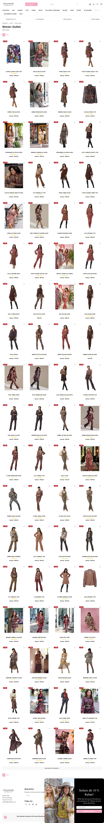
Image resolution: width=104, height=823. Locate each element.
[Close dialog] (46, 780)
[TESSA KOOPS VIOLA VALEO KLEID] (39, 54)
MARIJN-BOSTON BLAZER (90, 556)
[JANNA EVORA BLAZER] (90, 337)
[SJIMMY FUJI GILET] (90, 620)
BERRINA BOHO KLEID (39, 758)
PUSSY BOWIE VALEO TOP (90, 71)
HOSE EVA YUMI (65, 637)
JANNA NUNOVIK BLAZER (39, 112)
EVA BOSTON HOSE (65, 556)
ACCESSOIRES (88, 10)
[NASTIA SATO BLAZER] (90, 499)
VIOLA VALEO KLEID (39, 71)
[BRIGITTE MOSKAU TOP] (90, 701)
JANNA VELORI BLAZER (65, 354)
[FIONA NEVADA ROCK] (64, 660)
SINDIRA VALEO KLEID (64, 112)
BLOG (21, 14)
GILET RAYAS (14, 354)
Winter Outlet (18, 23)
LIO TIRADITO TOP (13, 597)
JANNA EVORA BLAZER (90, 354)
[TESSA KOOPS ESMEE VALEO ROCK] (13, 95)
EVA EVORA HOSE (90, 314)
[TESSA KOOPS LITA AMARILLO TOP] (39, 176)
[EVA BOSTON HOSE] (64, 539)
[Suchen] (77, 4)
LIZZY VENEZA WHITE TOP (90, 152)
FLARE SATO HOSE (64, 516)
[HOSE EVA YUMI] (64, 620)
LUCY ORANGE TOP (39, 556)
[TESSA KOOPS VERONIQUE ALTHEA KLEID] (64, 135)
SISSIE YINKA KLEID (65, 192)
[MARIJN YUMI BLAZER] (39, 620)
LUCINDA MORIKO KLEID (64, 597)
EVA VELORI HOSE (64, 314)
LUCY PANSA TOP (39, 475)
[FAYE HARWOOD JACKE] (39, 378)
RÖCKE (40, 10)
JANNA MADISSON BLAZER (90, 435)
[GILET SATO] (64, 458)
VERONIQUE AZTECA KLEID (13, 152)
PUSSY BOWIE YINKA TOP (90, 192)
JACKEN (79, 10)
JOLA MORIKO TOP (90, 597)
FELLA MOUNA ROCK (13, 273)
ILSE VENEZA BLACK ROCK (64, 395)
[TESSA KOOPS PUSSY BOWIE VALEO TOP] (90, 54)
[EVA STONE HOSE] (64, 701)
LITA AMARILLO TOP (39, 192)
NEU (13, 10)
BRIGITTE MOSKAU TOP (90, 718)
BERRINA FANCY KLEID (90, 677)
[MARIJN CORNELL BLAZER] (13, 620)
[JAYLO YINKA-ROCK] (13, 297)
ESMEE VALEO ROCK (14, 112)
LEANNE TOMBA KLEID (65, 758)
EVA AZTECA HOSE (39, 314)
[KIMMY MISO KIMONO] (13, 539)
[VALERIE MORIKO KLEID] (39, 660)
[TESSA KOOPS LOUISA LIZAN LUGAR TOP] (13, 54)
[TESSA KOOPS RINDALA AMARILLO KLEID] (39, 135)
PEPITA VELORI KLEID (90, 273)
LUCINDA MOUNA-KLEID (64, 233)
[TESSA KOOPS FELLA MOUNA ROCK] (13, 256)
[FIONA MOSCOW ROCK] (13, 741)
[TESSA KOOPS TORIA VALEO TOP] (64, 54)
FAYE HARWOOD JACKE (39, 395)
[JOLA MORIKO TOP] (90, 580)
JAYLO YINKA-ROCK (14, 314)
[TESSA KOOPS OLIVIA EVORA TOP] (90, 95)
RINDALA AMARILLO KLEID (39, 152)
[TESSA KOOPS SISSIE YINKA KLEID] (64, 176)
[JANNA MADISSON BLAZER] (90, 418)
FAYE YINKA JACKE (13, 395)
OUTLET (97, 10)
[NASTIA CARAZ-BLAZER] (90, 458)
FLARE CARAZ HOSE (39, 516)
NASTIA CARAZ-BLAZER (90, 475)
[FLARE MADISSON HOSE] (13, 458)
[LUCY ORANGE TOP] (39, 539)
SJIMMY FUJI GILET (90, 637)
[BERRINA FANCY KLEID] (90, 660)
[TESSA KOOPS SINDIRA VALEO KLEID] (64, 95)
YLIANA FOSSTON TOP (90, 395)
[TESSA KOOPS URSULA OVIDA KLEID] (13, 216)
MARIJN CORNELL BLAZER (14, 637)
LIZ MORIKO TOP (39, 597)
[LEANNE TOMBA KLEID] (64, 741)
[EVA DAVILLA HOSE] (13, 418)
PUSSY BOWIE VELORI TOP (39, 273)
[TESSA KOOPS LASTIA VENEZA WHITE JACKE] (13, 176)
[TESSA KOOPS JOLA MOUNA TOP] (90, 216)
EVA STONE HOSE (64, 718)
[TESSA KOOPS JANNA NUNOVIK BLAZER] (39, 95)
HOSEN (34, 10)
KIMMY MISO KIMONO (13, 556)
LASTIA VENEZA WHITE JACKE (13, 192)
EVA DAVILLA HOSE (14, 435)
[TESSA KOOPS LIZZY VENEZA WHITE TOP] (90, 135)
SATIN (72, 10)
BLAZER (65, 10)
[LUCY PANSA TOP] (39, 458)
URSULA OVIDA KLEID (13, 233)
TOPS (27, 10)
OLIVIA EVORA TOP (90, 112)
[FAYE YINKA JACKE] (13, 378)
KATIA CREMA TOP (14, 718)
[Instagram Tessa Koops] (29, 804)
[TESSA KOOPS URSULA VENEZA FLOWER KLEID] (64, 256)
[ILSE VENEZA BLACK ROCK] (64, 378)
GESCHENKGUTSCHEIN (10, 14)
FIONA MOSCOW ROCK (14, 758)
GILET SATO (64, 475)
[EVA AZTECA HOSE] (39, 297)
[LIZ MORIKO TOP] (39, 580)
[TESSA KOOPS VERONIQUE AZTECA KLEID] (13, 135)
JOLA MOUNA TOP (90, 233)
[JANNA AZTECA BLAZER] (39, 337)
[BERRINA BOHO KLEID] (39, 741)
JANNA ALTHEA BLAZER (64, 435)
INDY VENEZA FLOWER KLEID (39, 233)
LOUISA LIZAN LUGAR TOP (14, 71)
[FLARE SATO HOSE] (64, 499)
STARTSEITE (5, 10)
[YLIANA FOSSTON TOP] (90, 378)
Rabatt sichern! (89, 811)
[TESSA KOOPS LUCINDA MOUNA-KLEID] (64, 216)
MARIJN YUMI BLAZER (39, 637)
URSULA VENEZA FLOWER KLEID (64, 273)
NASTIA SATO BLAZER (90, 516)
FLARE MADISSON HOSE (13, 475)
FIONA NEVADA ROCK (64, 677)
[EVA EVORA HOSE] (90, 297)
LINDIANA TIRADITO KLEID (14, 677)
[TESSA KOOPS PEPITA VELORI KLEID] (90, 256)
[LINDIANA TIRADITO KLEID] (13, 660)
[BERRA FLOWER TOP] (90, 741)
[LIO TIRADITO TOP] (13, 580)
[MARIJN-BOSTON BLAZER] (90, 539)
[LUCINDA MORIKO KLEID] (64, 580)
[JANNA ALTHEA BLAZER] (64, 418)
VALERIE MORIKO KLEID (39, 677)
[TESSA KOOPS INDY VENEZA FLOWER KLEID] (39, 216)
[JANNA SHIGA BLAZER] (13, 499)
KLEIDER (20, 10)
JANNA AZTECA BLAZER (39, 354)
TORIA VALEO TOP (64, 71)
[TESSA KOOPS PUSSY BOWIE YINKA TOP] (90, 176)
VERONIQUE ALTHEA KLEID (64, 152)
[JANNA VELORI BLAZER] (64, 337)
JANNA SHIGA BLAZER (13, 516)
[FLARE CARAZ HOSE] (39, 499)
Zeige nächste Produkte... (52, 768)
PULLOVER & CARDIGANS (52, 10)
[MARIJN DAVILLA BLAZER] (39, 418)
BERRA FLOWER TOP (90, 758)
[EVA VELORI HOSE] (64, 297)
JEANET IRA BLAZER (39, 718)
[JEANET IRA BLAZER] (39, 701)
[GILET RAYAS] (13, 337)
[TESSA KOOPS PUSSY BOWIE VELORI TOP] (39, 256)
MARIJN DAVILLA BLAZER (39, 435)
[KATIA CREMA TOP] (13, 701)
